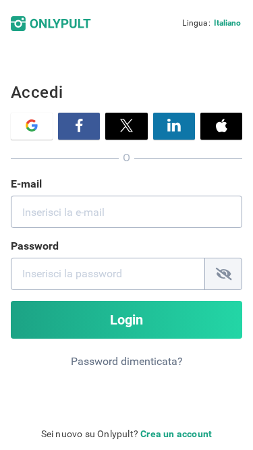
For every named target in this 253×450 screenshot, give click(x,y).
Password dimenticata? (127, 361)
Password (35, 246)
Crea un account (176, 433)
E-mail (26, 183)
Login (126, 320)
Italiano (227, 23)
